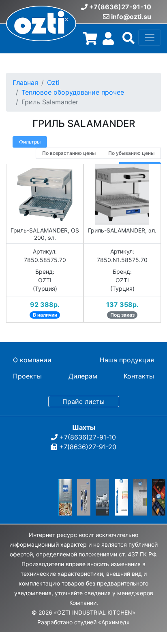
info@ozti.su (131, 17)
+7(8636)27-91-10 (120, 7)
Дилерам (83, 376)
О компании (32, 360)
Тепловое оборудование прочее (72, 92)
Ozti (53, 82)
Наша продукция (127, 360)
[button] (128, 41)
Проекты (27, 376)
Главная (25, 82)
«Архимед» (114, 622)
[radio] (69, 153)
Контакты (139, 376)
